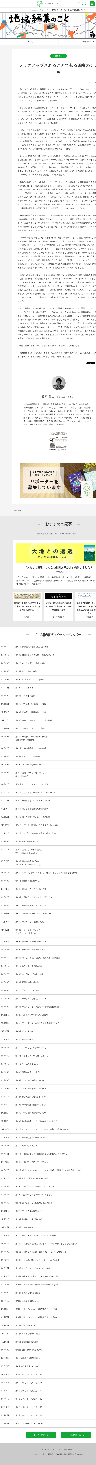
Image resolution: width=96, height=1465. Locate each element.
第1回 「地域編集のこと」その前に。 (31, 1423)
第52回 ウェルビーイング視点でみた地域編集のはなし (38, 1007)
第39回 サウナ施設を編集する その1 (30, 1113)
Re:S (75, 404)
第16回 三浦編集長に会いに (27, 1301)
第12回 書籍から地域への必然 (28, 1333)
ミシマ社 (48, 1449)
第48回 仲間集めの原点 (25, 1039)
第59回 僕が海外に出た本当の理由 (30, 949)
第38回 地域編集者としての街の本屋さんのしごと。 (37, 1121)
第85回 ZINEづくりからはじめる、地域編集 (34, 720)
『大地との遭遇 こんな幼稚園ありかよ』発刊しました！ (58, 567)
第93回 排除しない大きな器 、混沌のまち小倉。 (35, 655)
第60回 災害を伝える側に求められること (32, 941)
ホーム (34, 10)
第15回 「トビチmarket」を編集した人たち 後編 (36, 1309)
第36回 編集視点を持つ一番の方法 (30, 1137)
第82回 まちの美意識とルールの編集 (30, 748)
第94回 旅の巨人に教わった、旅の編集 (31, 647)
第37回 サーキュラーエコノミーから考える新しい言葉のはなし (42, 1129)
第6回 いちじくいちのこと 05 (28, 1382)
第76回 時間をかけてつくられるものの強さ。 (34, 800)
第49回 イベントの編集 (25, 1031)
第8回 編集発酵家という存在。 (28, 1366)
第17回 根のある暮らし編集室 (27, 1293)
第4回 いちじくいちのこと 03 (28, 1399)
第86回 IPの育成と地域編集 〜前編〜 (31, 712)
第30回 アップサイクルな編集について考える (34, 1186)
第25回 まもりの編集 (24, 1227)
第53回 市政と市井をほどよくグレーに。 (32, 998)
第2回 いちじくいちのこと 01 (28, 1415)
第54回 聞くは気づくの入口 (27, 990)
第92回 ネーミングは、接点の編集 (30, 663)
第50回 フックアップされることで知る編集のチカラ (37, 1023)
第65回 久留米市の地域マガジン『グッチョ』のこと (37, 897)
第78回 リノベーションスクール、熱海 (31, 784)
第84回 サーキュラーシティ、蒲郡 (30, 728)
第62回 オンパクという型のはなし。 (30, 921)
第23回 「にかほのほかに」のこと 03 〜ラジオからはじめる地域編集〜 (46, 1243)
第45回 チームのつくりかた (27, 1064)
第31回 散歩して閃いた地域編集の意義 (31, 1178)
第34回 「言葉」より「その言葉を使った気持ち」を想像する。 (42, 1154)
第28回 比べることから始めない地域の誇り (33, 1203)
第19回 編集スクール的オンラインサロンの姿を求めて (38, 1276)
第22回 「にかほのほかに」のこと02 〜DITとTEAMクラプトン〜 (43, 1252)
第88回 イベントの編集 (25, 696)
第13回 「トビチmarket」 (26, 1325)
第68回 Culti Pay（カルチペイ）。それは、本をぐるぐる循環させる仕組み (47, 872)
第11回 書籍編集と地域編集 (26, 1342)
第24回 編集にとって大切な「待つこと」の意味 (35, 1235)
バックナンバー (44, 10)
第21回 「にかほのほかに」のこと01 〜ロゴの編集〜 (38, 1260)
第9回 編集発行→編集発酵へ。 (28, 1358)
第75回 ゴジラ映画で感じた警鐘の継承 (31, 809)
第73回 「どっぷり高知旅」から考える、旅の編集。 (37, 825)
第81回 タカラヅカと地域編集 (28, 756)
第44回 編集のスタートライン (28, 1072)
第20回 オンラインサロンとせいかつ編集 (32, 1268)
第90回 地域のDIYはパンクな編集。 (30, 679)
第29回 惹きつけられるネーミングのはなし (33, 1194)
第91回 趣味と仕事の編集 (26, 671)
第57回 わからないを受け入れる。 (29, 966)
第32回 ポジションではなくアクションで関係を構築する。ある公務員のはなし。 (49, 1170)
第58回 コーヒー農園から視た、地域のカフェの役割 (37, 958)
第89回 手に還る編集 (24, 687)
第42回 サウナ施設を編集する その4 (30, 1088)
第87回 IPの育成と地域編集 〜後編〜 (31, 704)
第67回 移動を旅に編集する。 (28, 881)
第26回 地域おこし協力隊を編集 (29, 1219)
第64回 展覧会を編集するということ (30, 905)
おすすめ (29, 41)
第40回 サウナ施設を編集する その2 (30, 1105)
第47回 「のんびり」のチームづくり (30, 1047)
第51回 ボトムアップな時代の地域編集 (31, 1015)
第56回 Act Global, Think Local (29, 974)
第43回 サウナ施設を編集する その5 (30, 1080)
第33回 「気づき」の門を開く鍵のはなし (32, 1162)
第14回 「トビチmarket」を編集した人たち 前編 (36, 1317)
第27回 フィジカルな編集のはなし (29, 1211)
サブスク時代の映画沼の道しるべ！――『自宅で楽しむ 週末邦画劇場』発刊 (58, 606)
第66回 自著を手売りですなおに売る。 (31, 889)
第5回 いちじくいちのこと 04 (28, 1391)
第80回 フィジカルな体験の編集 (29, 764)
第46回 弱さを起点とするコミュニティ (31, 1056)
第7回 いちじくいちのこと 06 (28, 1374)
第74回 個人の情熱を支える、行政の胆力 (32, 817)
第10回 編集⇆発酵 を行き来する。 (29, 1350)
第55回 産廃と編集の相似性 (27, 982)
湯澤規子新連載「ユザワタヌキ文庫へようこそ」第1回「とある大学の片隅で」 (27, 606)
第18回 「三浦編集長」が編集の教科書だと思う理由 (37, 1284)
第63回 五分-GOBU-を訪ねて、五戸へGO (33, 913)
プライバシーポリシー (64, 1449)
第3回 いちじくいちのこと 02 (28, 1407)
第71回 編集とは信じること (27, 841)
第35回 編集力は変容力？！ (27, 1145)
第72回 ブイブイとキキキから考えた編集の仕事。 (36, 833)
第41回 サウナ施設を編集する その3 (30, 1096)
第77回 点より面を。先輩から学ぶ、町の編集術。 (36, 792)
